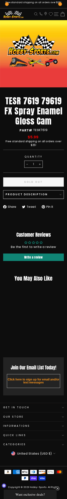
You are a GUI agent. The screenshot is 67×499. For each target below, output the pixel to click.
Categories (14, 444)
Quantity (33, 156)
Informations (16, 426)
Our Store (13, 417)
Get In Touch (16, 407)
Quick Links (14, 435)
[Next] (60, 4)
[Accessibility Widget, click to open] (4, 486)
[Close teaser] (58, 488)
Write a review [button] (33, 257)
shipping (31, 141)
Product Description (27, 194)
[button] (30, 494)
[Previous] (7, 4)
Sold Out (13, 346)
